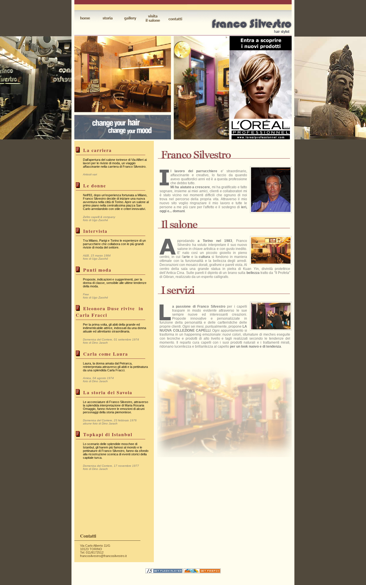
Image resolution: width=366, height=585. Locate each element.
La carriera (97, 150)
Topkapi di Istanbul (107, 434)
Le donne (94, 185)
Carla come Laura (105, 353)
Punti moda (97, 270)
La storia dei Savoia (107, 392)
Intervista (95, 231)
